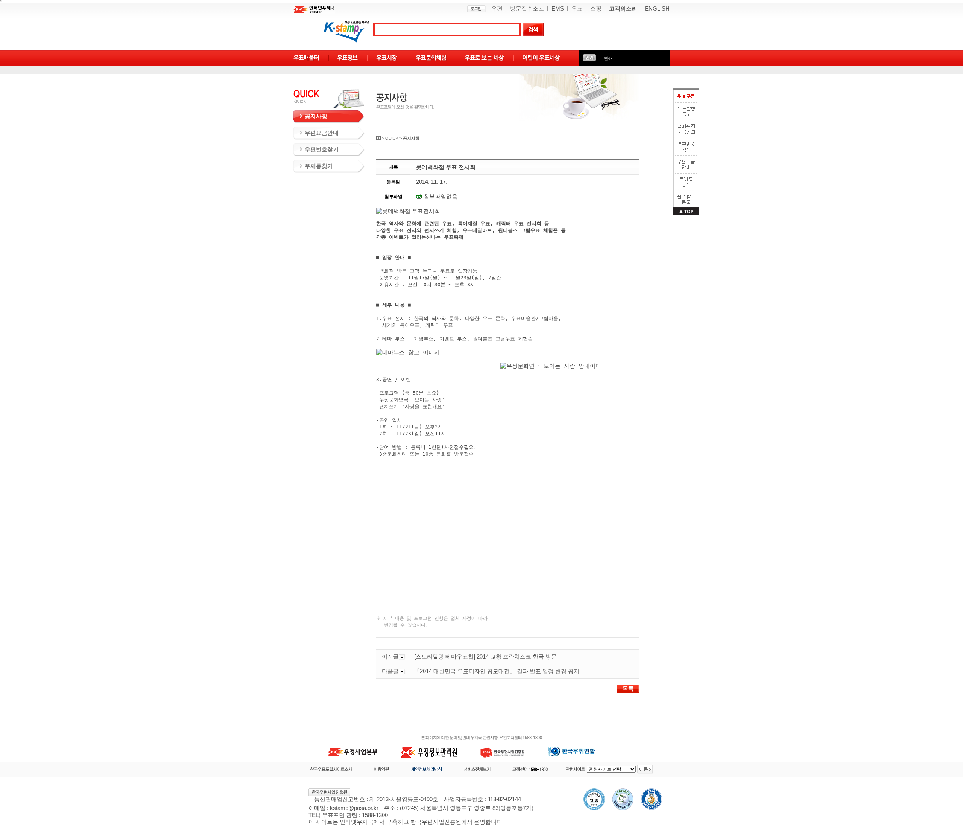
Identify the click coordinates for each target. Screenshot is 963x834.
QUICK (391, 138)
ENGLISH (657, 9)
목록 (628, 689)
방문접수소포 (527, 9)
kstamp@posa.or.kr (354, 808)
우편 (497, 9)
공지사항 (316, 116)
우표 (577, 9)
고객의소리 (623, 9)
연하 (608, 58)
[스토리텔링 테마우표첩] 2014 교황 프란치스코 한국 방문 (485, 657)
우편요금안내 (322, 133)
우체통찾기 (319, 166)
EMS (557, 9)
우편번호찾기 (322, 149)
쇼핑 (595, 9)
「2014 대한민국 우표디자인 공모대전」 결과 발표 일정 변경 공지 (496, 671)
